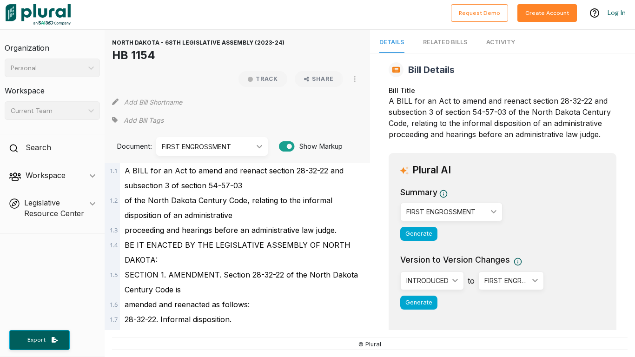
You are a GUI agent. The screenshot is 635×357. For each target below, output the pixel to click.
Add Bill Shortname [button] (153, 102)
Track (267, 78)
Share (323, 78)
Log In (617, 12)
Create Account (547, 13)
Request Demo (479, 13)
